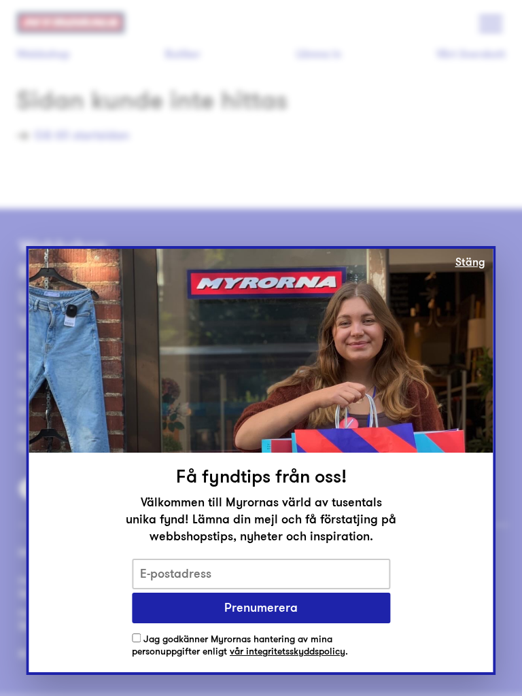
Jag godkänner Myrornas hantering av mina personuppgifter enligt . (240, 646)
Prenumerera (261, 607)
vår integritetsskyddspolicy (287, 651)
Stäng (470, 262)
